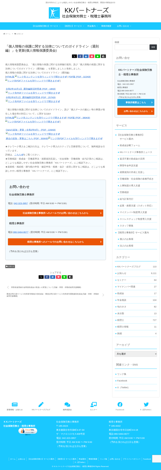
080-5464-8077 (20, 232)
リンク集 (121, 374)
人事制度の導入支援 (130, 185)
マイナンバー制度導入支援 (133, 212)
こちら (17, 154)
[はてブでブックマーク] (86, 56)
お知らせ (11, 266)
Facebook (122, 380)
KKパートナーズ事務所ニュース (136, 152)
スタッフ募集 (126, 225)
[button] (103, 56)
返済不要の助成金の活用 (132, 159)
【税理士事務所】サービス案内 (133, 232)
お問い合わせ (115, 459)
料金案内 (82, 459)
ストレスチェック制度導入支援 (135, 219)
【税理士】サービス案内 (66, 459)
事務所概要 (93, 459)
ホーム (12, 459)
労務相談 (124, 192)
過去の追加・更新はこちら (27, 138)
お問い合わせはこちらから (136, 111)
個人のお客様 (126, 239)
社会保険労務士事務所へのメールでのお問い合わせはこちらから (55, 213)
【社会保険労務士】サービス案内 (41, 459)
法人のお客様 (126, 245)
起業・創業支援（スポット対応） (137, 205)
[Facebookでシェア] (80, 56)
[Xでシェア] (74, 56)
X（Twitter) (122, 387)
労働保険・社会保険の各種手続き (137, 179)
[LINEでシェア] (97, 56)
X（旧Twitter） (80, 462)
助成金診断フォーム (130, 145)
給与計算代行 (126, 199)
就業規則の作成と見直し (132, 172)
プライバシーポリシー (131, 459)
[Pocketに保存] (91, 56)
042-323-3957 (21, 203)
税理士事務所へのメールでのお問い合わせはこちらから (55, 242)
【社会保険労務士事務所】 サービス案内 (129, 137)
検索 (117, 42)
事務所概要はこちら (136, 102)
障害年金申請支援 (129, 165)
